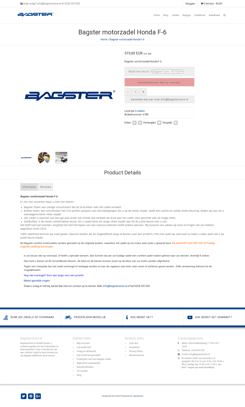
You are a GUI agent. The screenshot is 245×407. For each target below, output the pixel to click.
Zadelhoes (199, 15)
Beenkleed (214, 15)
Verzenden (82, 371)
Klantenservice (136, 355)
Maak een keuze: (140, 71)
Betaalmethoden (85, 367)
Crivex (117, 396)
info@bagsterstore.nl (115, 286)
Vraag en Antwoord (86, 351)
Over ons (133, 343)
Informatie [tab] (29, 186)
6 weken (140, 111)
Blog (165, 15)
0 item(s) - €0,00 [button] (212, 3)
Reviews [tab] (45, 186)
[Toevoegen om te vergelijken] (175, 122)
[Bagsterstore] (37, 11)
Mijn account (83, 343)
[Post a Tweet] (134, 122)
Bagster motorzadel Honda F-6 (127, 39)
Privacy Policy (136, 351)
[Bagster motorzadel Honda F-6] (70, 96)
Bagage (187, 15)
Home (157, 15)
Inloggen (190, 3)
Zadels (175, 15)
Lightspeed (137, 396)
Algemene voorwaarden (88, 363)
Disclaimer (134, 347)
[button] (224, 15)
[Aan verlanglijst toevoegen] (159, 122)
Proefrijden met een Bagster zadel (94, 359)
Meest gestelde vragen (37, 280)
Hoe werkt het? (84, 347)
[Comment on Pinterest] (140, 122)
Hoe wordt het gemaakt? (89, 355)
